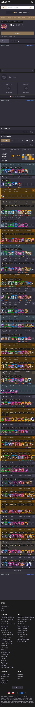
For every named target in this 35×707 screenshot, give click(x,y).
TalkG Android (21, 634)
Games (3, 656)
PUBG (2, 628)
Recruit (20, 678)
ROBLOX (3, 630)
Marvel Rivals (5, 637)
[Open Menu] (32, 2)
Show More (17, 570)
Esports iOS (21, 641)
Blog (2, 610)
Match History (15, 41)
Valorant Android (22, 626)
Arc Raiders (4, 639)
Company (4, 608)
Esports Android (22, 639)
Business (20, 674)
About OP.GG (4, 606)
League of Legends (6, 617)
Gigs (2, 665)
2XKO (2, 650)
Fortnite (3, 645)
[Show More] (10, 2)
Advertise (20, 676)
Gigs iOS (20, 632)
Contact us (4, 683)
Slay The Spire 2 (5, 641)
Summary (5, 41)
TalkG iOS (20, 637)
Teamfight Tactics (6, 619)
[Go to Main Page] (4, 2)
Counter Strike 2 (5, 643)
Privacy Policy (5, 674)
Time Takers (4, 652)
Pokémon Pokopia (6, 634)
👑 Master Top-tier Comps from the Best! (20, 12)
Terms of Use (5, 676)
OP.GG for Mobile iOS (23, 619)
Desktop (3, 654)
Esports (3, 663)
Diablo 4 (3, 648)
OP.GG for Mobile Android (25, 617)
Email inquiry (4, 680)
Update (17, 33)
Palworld (3, 621)
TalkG (2, 661)
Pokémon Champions (7, 624)
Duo (2, 658)
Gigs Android (21, 630)
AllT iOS (20, 624)
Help (2, 678)
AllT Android (21, 621)
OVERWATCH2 (5, 632)
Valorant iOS (21, 628)
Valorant (3, 626)
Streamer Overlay (6, 667)
